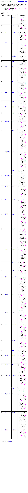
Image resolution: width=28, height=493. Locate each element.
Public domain (9, 441)
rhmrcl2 (14, 262)
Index (26, 1)
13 (7, 151)
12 (8, 121)
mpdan (13, 249)
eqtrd (13, 214)
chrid (13, 175)
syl (12, 42)
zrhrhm (13, 32)
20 (5, 375)
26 (7, 312)
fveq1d (13, 324)
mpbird (13, 429)
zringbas (14, 56)
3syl (13, 92)
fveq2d (13, 199)
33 (5, 429)
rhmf (13, 66)
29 (5, 364)
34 (5, 393)
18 (5, 199)
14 (8, 151)
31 (7, 364)
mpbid (13, 312)
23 (5, 294)
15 (5, 214)
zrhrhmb (14, 276)
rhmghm (14, 340)
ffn (12, 81)
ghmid (13, 355)
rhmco (13, 229)
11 (7, 121)
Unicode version (21, 1)
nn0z (13, 113)
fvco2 (13, 130)
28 (7, 375)
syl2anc (14, 151)
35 (9, 412)
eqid (13, 25)
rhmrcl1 (14, 17)
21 (7, 249)
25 (7, 294)
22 (5, 312)
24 (5, 276)
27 (5, 324)
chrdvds (14, 393)
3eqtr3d (14, 375)
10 (5, 106)
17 (7, 186)
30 (7, 355)
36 (7, 429)
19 (7, 214)
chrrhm (9, 1)
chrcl (13, 106)
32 (9, 375)
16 (8, 175)
